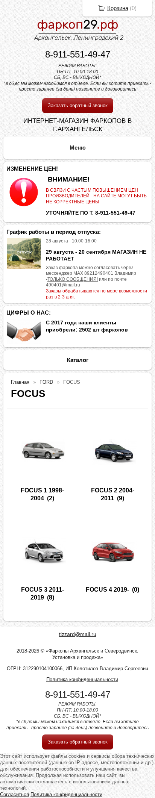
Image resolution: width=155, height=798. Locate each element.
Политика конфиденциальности (82, 679)
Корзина (117, 8)
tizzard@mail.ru (77, 634)
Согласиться (14, 794)
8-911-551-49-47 (77, 54)
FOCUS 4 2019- (107, 589)
